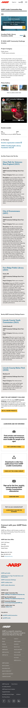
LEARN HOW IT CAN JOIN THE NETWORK (14, 510)
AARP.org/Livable (5, 573)
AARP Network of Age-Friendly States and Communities (12, 576)
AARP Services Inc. (17, 660)
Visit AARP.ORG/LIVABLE (14, 446)
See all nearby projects (9, 410)
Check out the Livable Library (14, 471)
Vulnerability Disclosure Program (8, 694)
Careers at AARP (17, 652)
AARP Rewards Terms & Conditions (8, 689)
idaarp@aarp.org (8, 556)
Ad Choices (18, 694)
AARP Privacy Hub (5, 684)
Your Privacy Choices (6, 697)
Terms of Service (14, 684)
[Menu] (2, 14)
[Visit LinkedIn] (19, 701)
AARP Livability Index (6, 582)
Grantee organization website (10, 143)
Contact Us (16, 638)
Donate (3, 641)
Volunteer (4, 644)
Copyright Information (6, 691)
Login (19, 2)
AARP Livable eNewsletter (8, 585)
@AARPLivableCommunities (10, 615)
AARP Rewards (5, 649)
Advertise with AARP (18, 649)
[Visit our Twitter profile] (9, 701)
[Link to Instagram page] (14, 701)
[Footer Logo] (6, 627)
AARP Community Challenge (8, 580)
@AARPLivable (7, 618)
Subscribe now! (14, 496)
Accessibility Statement (6, 686)
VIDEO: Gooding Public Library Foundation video (11, 147)
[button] (5, 87)
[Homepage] (5, 2)
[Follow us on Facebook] (4, 701)
